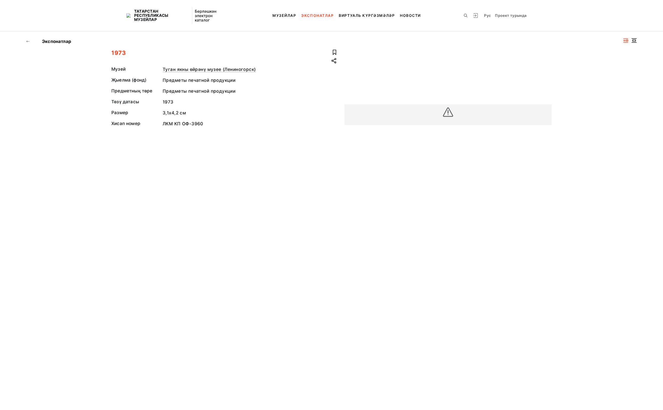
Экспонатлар (317, 15)
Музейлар (284, 15)
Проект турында (511, 15)
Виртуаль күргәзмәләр (367, 15)
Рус (487, 15)
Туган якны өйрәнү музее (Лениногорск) (209, 69)
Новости (410, 15)
